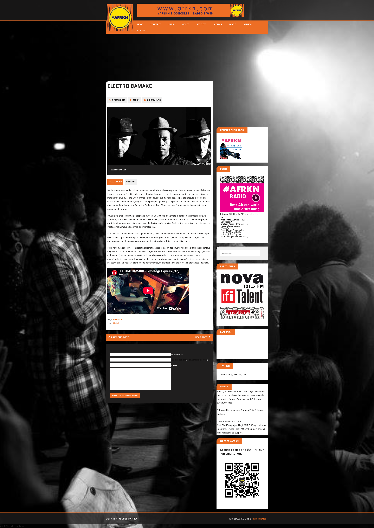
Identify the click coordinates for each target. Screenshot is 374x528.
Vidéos (185, 24)
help (222, 413)
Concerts (155, 24)
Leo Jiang (19, 526)
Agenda (248, 24)
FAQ (242, 428)
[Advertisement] (187, 55)
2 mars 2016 (118, 100)
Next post (201, 337)
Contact (142, 30)
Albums (218, 24)
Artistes (201, 24)
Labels (232, 24)
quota (224, 398)
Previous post (120, 337)
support (239, 432)
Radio (171, 24)
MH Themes (259, 518)
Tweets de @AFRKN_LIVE (233, 374)
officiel (115, 323)
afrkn (136, 100)
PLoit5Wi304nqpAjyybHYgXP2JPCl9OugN (237, 425)
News (140, 24)
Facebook (117, 319)
